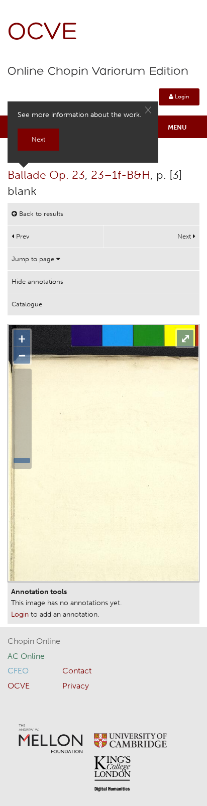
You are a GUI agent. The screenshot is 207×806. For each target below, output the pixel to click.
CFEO (18, 670)
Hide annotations (37, 281)
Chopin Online (34, 641)
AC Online (26, 656)
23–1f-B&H (120, 175)
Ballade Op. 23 (46, 175)
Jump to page (34, 259)
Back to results (40, 213)
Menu (177, 127)
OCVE (43, 33)
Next (185, 236)
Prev (21, 236)
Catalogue (27, 304)
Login (181, 96)
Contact (76, 670)
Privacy (75, 685)
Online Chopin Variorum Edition (98, 72)
